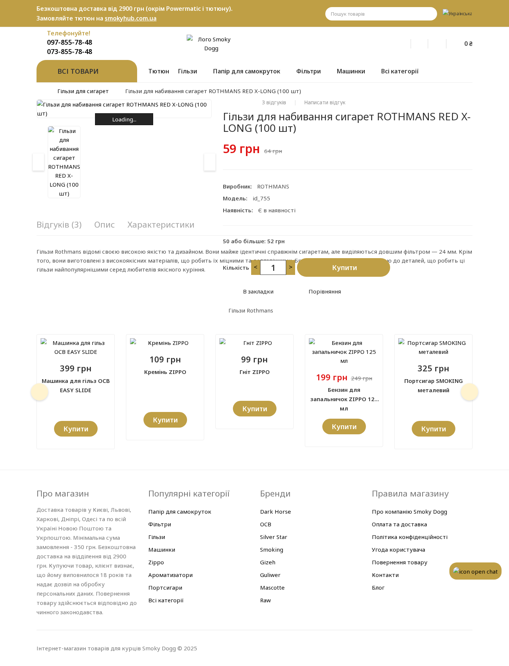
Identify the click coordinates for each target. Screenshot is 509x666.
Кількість (236, 267)
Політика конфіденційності (410, 536)
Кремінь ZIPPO (165, 371)
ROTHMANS (273, 186)
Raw (265, 600)
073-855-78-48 (69, 51)
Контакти (385, 574)
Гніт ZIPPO (255, 371)
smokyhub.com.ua (131, 18)
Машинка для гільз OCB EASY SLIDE (76, 385)
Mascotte (272, 587)
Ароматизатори (170, 574)
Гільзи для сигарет (83, 91)
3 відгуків (274, 102)
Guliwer (270, 574)
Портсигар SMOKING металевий (433, 385)
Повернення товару (399, 562)
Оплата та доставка (399, 524)
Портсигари (165, 587)
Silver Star (273, 536)
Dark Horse (275, 511)
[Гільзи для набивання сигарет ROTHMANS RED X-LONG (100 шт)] (64, 162)
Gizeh (267, 562)
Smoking (271, 549)
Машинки (161, 549)
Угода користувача (398, 549)
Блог (378, 587)
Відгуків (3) (59, 224)
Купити (344, 267)
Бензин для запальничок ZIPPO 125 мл (344, 395)
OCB (265, 524)
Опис (104, 224)
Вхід (407, 42)
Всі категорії (166, 600)
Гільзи (156, 536)
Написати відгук (324, 102)
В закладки (258, 291)
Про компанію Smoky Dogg (409, 511)
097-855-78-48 (69, 42)
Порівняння (325, 291)
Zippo (156, 562)
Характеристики (161, 224)
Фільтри (159, 524)
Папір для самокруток (179, 511)
